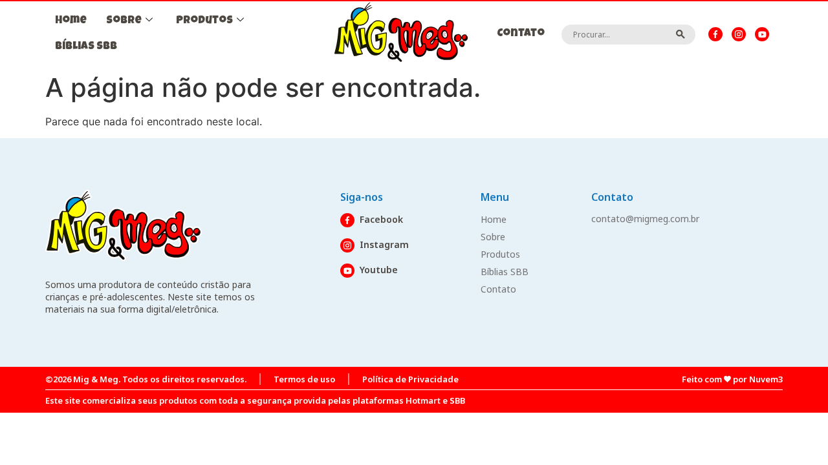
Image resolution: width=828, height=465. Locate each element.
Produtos (204, 21)
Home (71, 21)
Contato (521, 33)
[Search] (680, 34)
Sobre (124, 21)
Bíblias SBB (86, 46)
